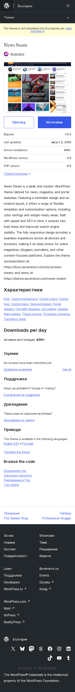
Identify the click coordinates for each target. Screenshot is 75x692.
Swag (45, 589)
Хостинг (10, 549)
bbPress (11, 615)
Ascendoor (17, 54)
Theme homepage (16, 173)
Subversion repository (18, 475)
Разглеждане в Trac (17, 480)
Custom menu (19, 304)
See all (66, 369)
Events (44, 575)
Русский (27, 443)
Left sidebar (48, 309)
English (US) (11, 443)
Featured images (40, 304)
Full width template (28, 309)
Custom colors (48, 298)
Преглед (19, 122)
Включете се (49, 569)
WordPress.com (17, 601)
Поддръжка (13, 575)
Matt (9, 608)
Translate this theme (17, 452)
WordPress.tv (15, 589)
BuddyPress (14, 622)
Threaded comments (56, 314)
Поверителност (15, 556)
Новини (63, 309)
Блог (7, 298)
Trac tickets (11, 484)
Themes (9, 17)
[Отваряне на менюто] (69, 6)
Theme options (32, 314)
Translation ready (15, 319)
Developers (12, 582)
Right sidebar (12, 314)
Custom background (25, 298)
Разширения (48, 549)
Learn (8, 569)
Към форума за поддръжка (22, 394)
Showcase (46, 535)
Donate (46, 582)
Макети (45, 556)
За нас (9, 535)
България (20, 639)
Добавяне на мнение (18, 369)
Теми (43, 542)
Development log (15, 470)
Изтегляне (54, 122)
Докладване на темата (19, 420)
